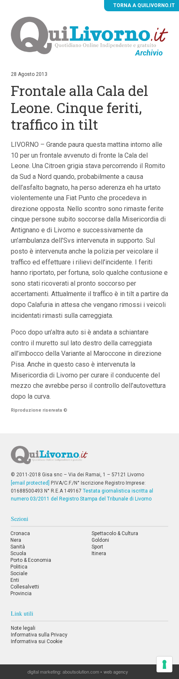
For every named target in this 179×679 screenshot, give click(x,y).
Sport (97, 547)
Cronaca (20, 533)
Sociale (18, 573)
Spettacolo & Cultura (115, 533)
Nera (15, 540)
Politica (18, 567)
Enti (14, 580)
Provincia (21, 593)
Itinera (99, 553)
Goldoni (100, 540)
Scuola (18, 553)
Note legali (23, 628)
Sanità (17, 547)
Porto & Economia (30, 560)
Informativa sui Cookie (36, 641)
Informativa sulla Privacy (39, 635)
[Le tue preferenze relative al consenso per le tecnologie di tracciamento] (164, 664)
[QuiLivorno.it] (90, 458)
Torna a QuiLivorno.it (143, 5)
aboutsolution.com (80, 671)
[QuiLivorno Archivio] (89, 35)
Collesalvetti (24, 587)
